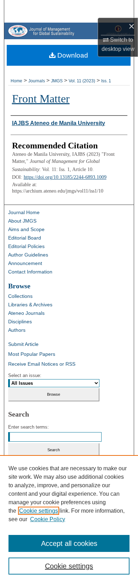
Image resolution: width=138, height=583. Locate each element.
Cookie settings (38, 511)
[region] (69, 519)
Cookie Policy (47, 519)
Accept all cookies (69, 543)
